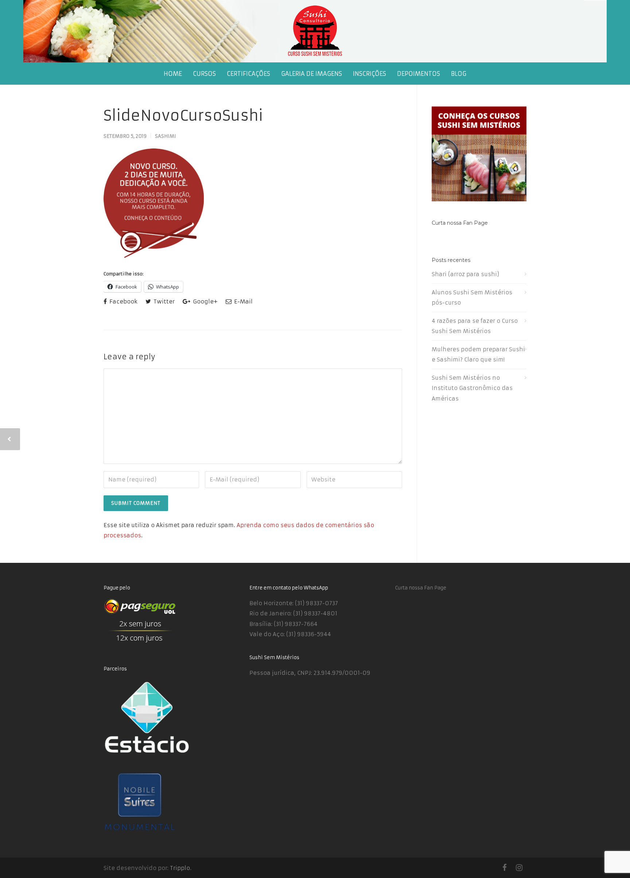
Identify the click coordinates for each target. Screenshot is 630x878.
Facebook (122, 301)
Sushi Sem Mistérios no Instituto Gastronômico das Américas (472, 388)
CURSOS (204, 73)
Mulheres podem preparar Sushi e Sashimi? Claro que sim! (478, 354)
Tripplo (180, 868)
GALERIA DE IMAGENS (311, 73)
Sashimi (165, 136)
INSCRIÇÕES (369, 73)
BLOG (458, 73)
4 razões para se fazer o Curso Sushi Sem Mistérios (475, 326)
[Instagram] (519, 867)
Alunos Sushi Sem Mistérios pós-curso (472, 297)
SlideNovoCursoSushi (183, 116)
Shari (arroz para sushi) (465, 274)
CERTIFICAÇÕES (248, 73)
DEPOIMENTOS (418, 73)
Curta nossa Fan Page (460, 223)
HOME (173, 73)
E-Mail (243, 301)
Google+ (204, 301)
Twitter (163, 301)
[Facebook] (504, 867)
